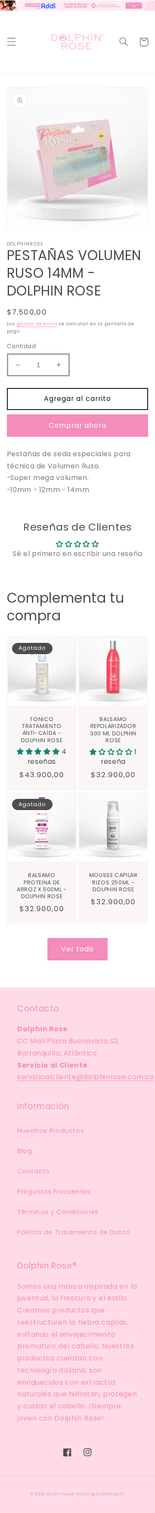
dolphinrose (60, 1494)
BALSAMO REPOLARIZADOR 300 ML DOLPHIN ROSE (113, 730)
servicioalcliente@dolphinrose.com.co (86, 1077)
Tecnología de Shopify (99, 1494)
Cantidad (21, 346)
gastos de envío (37, 324)
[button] (11, 42)
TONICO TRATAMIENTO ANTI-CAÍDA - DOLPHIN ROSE (42, 730)
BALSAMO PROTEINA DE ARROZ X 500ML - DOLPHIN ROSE (41, 886)
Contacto (33, 1171)
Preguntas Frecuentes (54, 1191)
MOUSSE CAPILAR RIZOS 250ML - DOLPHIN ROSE (113, 882)
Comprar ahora (78, 425)
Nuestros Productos (50, 1130)
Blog (24, 1151)
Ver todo (77, 949)
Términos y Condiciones (58, 1212)
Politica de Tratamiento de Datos (73, 1232)
